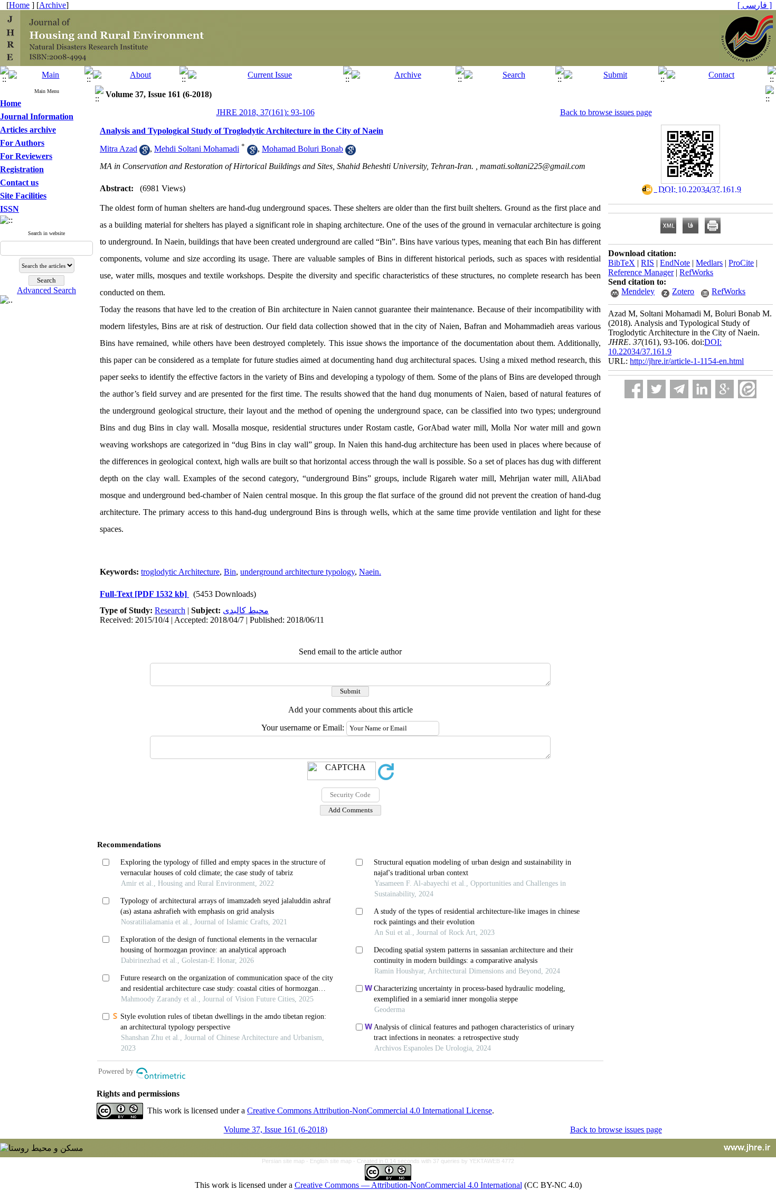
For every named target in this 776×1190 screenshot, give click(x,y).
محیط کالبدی (246, 610)
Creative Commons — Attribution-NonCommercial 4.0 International (408, 1184)
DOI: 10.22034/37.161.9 (665, 347)
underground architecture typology (297, 571)
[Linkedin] (702, 389)
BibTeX (621, 262)
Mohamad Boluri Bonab (302, 148)
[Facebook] (633, 389)
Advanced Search (46, 290)
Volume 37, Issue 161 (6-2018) (275, 1129)
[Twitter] (656, 389)
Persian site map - (286, 1161)
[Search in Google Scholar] (144, 152)
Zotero (683, 291)
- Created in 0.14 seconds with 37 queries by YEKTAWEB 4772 (433, 1161)
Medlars (709, 262)
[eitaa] (747, 389)
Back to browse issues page (606, 112)
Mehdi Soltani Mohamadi (196, 148)
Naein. (370, 571)
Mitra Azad (118, 148)
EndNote (675, 262)
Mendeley (638, 291)
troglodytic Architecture (180, 571)
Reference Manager (641, 272)
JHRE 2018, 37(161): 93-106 (265, 112)
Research (170, 610)
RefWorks (696, 272)
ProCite (741, 262)
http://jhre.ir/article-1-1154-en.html (687, 361)
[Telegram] (679, 389)
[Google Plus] (724, 389)
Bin (230, 571)
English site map (331, 1161)
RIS (647, 262)
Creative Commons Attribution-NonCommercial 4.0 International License (369, 1110)
